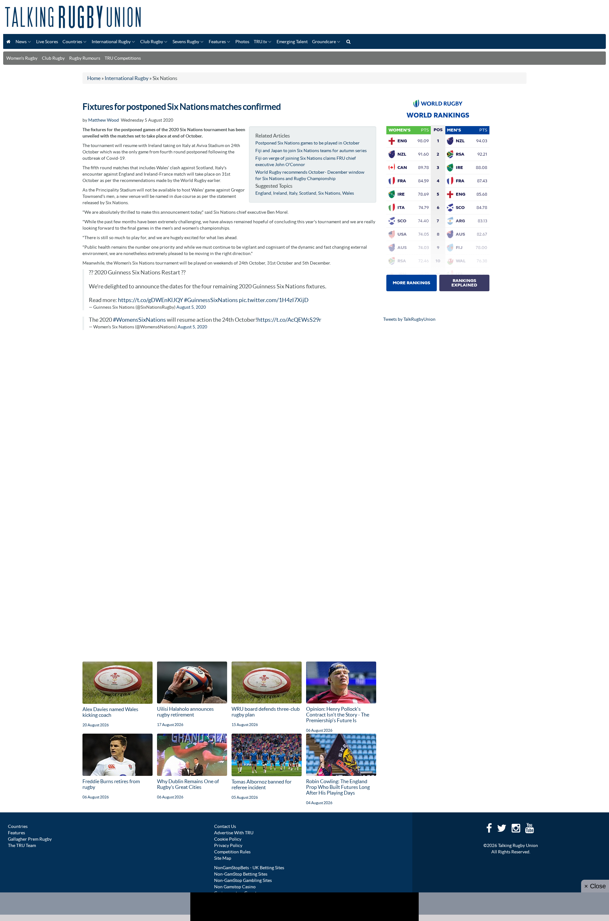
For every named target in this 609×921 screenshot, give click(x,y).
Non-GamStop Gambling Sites (243, 880)
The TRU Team (22, 845)
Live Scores (47, 41)
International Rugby (111, 41)
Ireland (280, 193)
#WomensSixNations (139, 320)
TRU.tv (260, 41)
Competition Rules (232, 851)
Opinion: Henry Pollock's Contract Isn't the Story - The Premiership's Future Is (337, 714)
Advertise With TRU (233, 832)
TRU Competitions (123, 58)
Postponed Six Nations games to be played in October (307, 142)
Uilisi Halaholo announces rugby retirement (185, 711)
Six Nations (329, 193)
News (21, 41)
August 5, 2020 (191, 307)
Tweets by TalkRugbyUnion (409, 319)
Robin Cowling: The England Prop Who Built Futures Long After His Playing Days (338, 787)
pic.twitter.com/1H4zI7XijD (274, 300)
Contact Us (225, 826)
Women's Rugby (21, 58)
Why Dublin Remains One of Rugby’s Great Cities (188, 784)
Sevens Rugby (186, 41)
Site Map (222, 858)
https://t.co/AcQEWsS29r (289, 320)
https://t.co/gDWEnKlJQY (150, 300)
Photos (242, 41)
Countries (72, 41)
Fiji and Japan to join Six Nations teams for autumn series (311, 150)
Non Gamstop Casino (235, 886)
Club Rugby (151, 41)
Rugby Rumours (84, 58)
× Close (595, 886)
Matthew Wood (103, 120)
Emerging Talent (292, 41)
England (263, 193)
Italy (293, 193)
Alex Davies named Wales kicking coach (110, 712)
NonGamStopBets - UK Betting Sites (249, 867)
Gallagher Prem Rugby (30, 839)
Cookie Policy (227, 839)
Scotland (307, 193)
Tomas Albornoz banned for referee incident (261, 784)
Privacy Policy (228, 845)
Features (217, 41)
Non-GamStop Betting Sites (240, 874)
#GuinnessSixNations (211, 300)
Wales (348, 193)
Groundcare (324, 41)
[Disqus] (229, 415)
